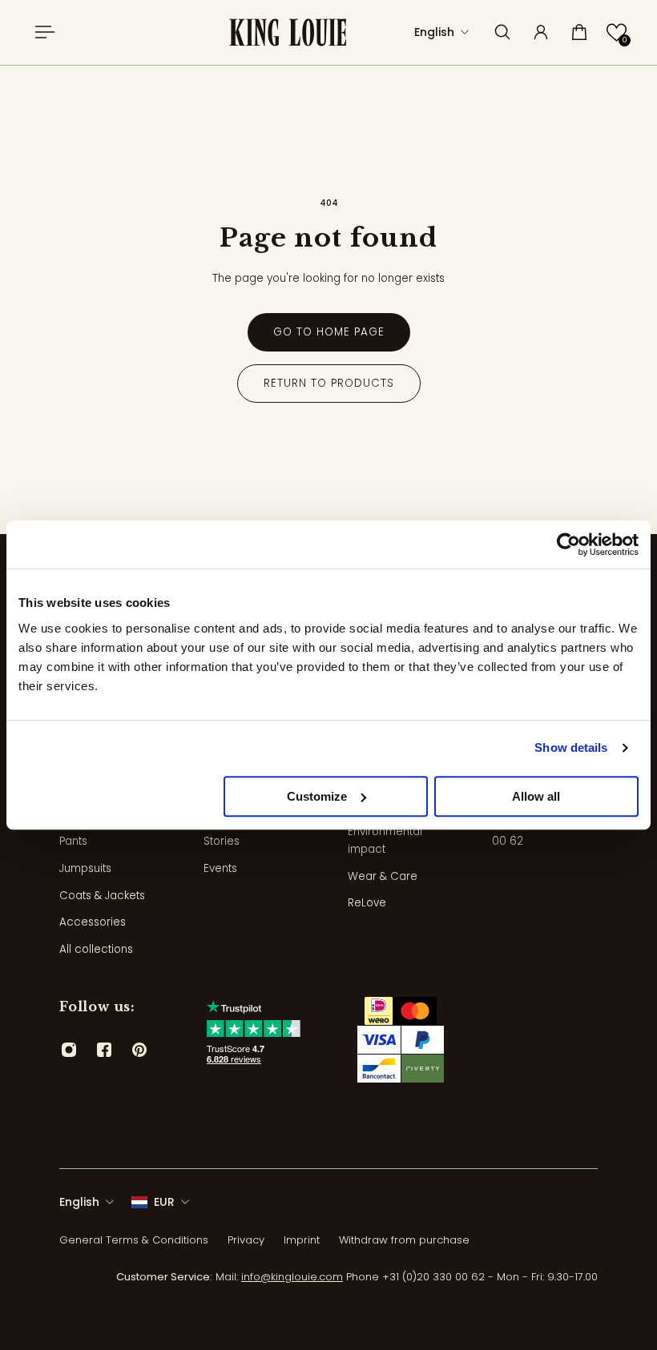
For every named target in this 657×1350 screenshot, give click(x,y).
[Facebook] (104, 1049)
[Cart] (579, 32)
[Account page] (541, 32)
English (79, 1202)
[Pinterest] (139, 1049)
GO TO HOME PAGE (329, 332)
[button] (617, 32)
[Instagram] (69, 1049)
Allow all (536, 796)
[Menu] (42, 32)
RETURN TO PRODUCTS (329, 383)
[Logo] (288, 32)
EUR (164, 1202)
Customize (317, 796)
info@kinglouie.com (292, 1276)
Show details (570, 747)
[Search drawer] (502, 32)
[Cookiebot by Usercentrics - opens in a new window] (568, 544)
